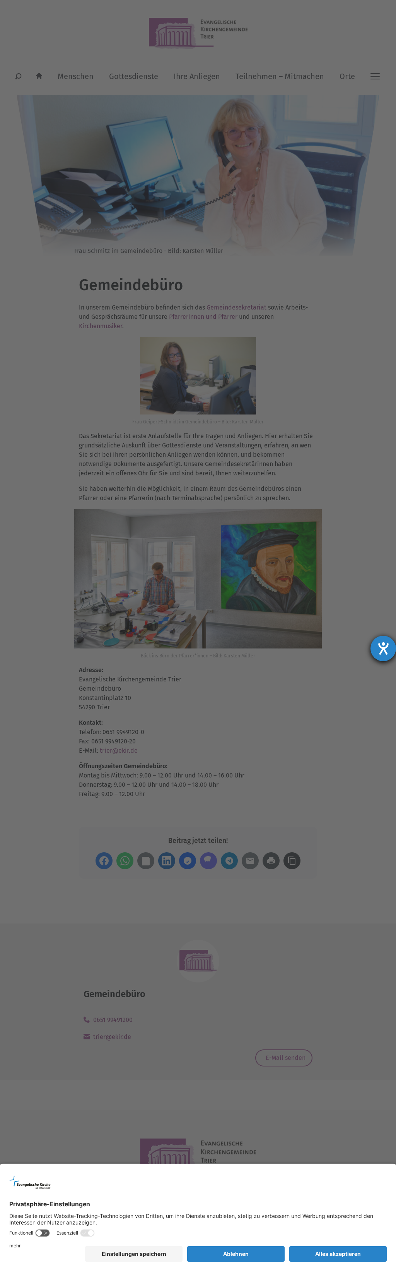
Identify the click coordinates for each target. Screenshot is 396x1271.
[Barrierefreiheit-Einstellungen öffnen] (383, 648)
